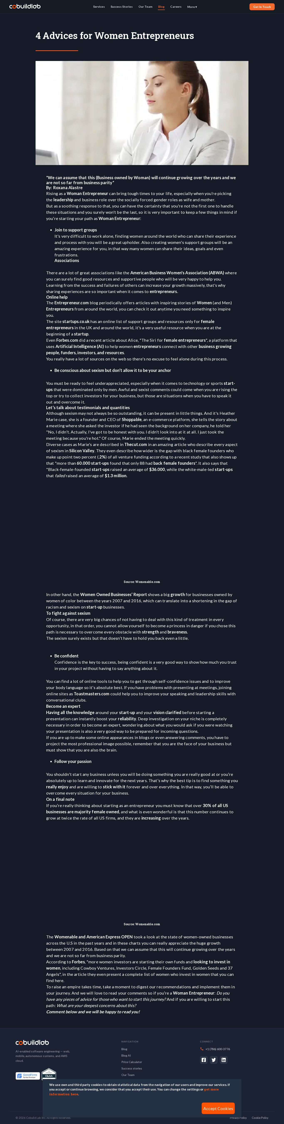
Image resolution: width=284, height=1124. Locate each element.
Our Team (145, 6)
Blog (161, 6)
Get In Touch (262, 7)
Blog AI (126, 1055)
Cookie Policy (260, 1117)
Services (99, 6)
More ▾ (192, 7)
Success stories (131, 1068)
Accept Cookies (218, 1108)
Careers (176, 6)
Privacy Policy (238, 1117)
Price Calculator (131, 1062)
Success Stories (122, 6)
